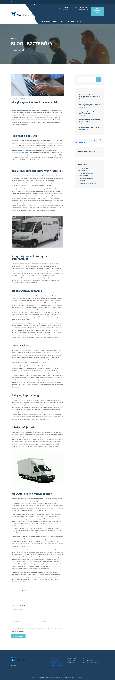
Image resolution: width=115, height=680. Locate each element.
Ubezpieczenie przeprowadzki (87, 183)
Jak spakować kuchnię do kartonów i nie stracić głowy (90, 112)
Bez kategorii (83, 170)
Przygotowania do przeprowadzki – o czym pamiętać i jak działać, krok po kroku (90, 96)
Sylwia (23, 98)
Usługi (55, 21)
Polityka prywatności (57, 663)
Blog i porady (70, 21)
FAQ (62, 21)
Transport (82, 181)
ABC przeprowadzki (84, 168)
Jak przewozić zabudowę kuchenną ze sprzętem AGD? (89, 105)
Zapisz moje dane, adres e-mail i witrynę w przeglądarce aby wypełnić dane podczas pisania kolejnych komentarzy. (37, 630)
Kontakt (79, 21)
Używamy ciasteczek (56, 665)
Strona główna (15, 50)
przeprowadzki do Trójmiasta (20, 152)
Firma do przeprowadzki (86, 173)
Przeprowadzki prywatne (86, 178)
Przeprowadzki (83, 175)
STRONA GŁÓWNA (45, 21)
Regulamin (54, 660)
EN (102, 2)
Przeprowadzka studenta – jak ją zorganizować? (89, 128)
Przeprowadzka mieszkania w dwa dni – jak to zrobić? (89, 120)
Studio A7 (79, 677)
